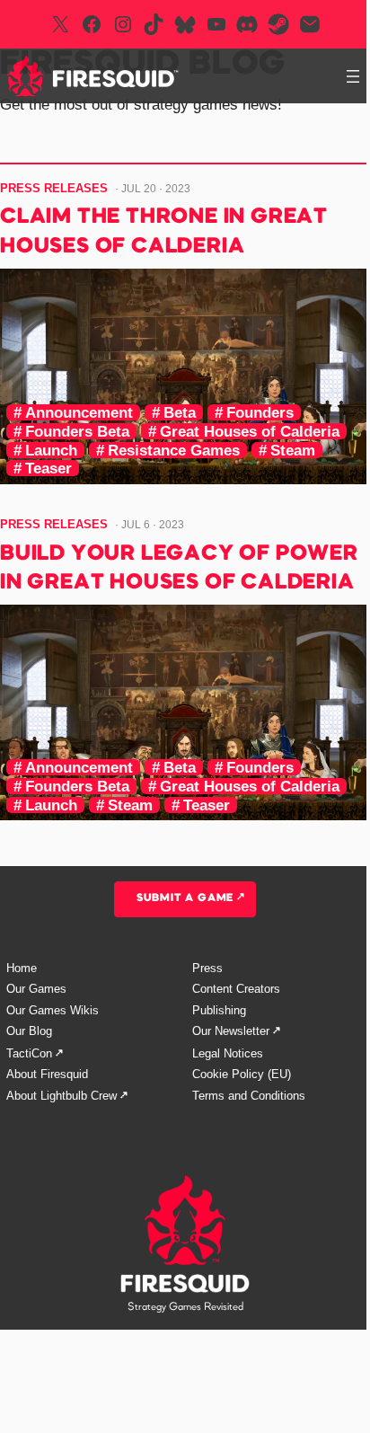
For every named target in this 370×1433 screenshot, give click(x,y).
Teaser (48, 468)
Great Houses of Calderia (249, 431)
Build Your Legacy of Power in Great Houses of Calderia (179, 569)
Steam (292, 450)
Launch (51, 450)
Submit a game (185, 898)
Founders (260, 412)
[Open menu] (353, 76)
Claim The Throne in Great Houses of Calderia (164, 232)
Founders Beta (77, 431)
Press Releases (54, 188)
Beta (179, 412)
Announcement (79, 412)
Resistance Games (174, 450)
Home (21, 968)
